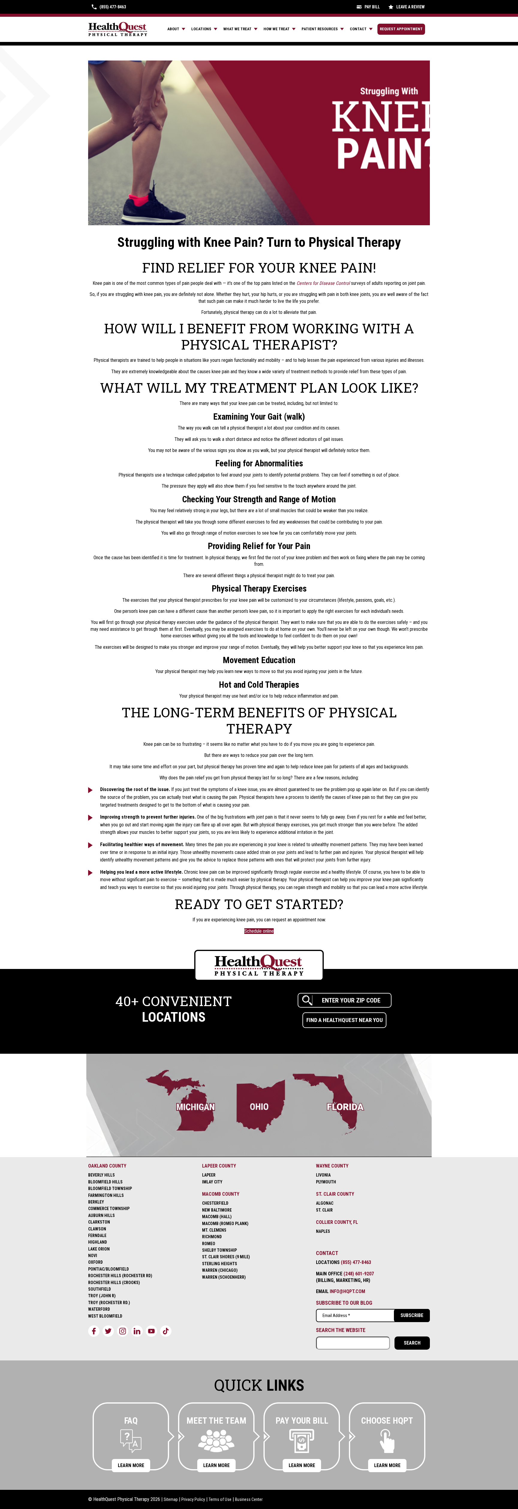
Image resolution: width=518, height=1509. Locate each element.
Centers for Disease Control (323, 283)
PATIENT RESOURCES (320, 29)
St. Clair (324, 1210)
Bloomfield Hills (105, 1182)
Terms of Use (220, 1499)
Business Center (249, 1499)
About (173, 29)
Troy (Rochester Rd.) (109, 1302)
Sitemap (171, 1499)
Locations (201, 29)
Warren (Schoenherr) (224, 1277)
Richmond (212, 1236)
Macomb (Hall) (217, 1216)
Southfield (99, 1289)
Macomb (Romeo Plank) (225, 1223)
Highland (97, 1242)
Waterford (99, 1309)
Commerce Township (109, 1208)
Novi (92, 1255)
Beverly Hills (101, 1175)
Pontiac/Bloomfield (108, 1269)
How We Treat (276, 29)
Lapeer (209, 1175)
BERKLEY (96, 1202)
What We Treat (237, 29)
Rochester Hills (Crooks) (114, 1282)
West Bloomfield (105, 1316)
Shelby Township (219, 1250)
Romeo (208, 1243)
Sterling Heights (219, 1263)
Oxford (95, 1262)
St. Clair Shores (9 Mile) (226, 1256)
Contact (358, 29)
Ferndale (97, 1235)
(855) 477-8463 (356, 1262)
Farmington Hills (106, 1195)
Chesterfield (215, 1203)
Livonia (323, 1175)
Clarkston (99, 1222)
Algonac (324, 1203)
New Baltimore (217, 1210)
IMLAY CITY (212, 1182)
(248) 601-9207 (359, 1274)
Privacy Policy (193, 1499)
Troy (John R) (102, 1295)
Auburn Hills (101, 1215)
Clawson (97, 1229)
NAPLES (323, 1231)
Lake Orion (99, 1249)
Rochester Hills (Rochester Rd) (120, 1275)
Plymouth (326, 1182)
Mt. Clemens (214, 1230)
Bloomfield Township (110, 1188)
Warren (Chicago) (220, 1270)
